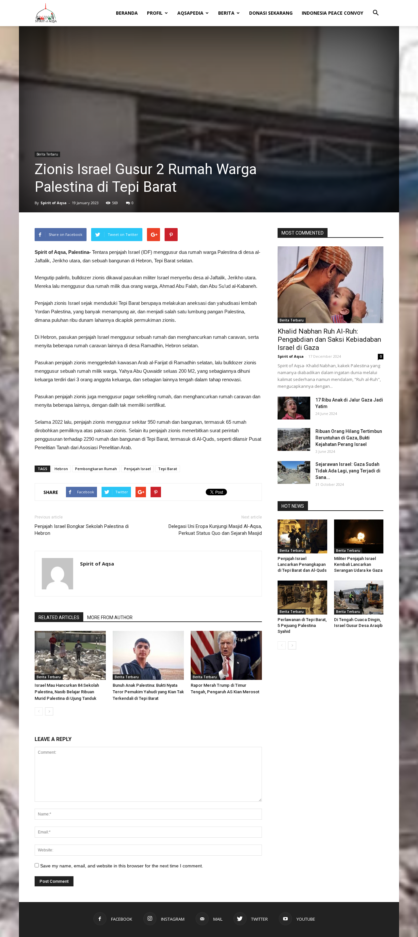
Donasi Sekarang (271, 13)
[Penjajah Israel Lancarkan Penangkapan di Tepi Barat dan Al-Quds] (302, 536)
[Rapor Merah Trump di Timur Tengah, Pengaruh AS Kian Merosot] (226, 655)
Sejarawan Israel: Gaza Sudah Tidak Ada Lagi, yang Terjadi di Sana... (347, 471)
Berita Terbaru (47, 154)
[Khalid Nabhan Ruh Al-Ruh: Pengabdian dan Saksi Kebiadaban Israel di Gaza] (330, 284)
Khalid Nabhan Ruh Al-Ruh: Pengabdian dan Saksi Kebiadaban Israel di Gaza (329, 339)
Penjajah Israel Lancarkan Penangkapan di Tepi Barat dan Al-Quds (302, 564)
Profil (155, 13)
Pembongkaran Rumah (96, 468)
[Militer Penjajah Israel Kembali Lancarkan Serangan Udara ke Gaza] (359, 536)
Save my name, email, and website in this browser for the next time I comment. (121, 865)
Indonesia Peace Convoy (332, 13)
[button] (375, 8)
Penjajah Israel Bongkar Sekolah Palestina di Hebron (82, 529)
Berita (226, 13)
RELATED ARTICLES (59, 617)
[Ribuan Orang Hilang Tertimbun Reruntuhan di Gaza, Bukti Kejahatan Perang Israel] (294, 439)
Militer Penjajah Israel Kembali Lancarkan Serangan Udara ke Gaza (358, 564)
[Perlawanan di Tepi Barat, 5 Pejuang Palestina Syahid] (302, 598)
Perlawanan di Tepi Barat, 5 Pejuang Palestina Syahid (302, 625)
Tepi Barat (167, 468)
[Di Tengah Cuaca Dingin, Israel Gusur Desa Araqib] (359, 598)
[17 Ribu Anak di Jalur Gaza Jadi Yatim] (294, 408)
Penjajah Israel (137, 468)
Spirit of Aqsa (53, 202)
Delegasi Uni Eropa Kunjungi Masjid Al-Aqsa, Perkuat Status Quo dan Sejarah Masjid (215, 529)
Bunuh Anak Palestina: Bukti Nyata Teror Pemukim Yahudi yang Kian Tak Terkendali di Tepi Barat (148, 692)
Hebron (61, 468)
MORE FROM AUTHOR (110, 617)
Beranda (127, 13)
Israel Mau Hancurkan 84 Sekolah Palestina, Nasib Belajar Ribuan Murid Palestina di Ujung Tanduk (67, 692)
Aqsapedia (190, 13)
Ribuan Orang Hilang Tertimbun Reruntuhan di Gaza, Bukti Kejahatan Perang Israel (348, 438)
